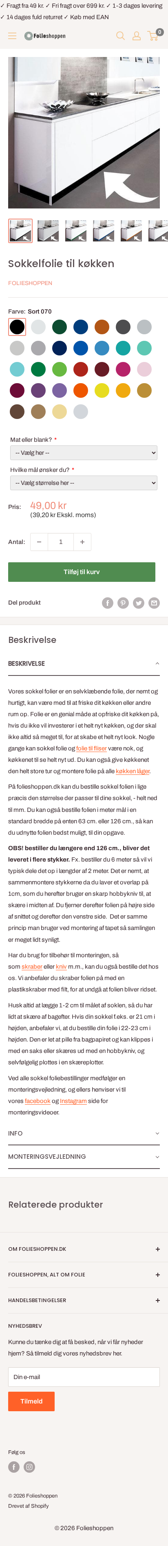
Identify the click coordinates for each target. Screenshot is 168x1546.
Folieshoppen (30, 283)
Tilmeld (31, 1401)
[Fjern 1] (39, 541)
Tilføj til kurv (81, 571)
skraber (32, 966)
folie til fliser (91, 748)
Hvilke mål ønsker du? (40, 470)
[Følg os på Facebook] (14, 1467)
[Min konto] (137, 35)
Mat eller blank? (31, 439)
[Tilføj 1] (82, 541)
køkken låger (132, 771)
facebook (38, 1101)
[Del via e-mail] (154, 603)
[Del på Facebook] (107, 603)
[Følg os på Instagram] (29, 1467)
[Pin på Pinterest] (123, 603)
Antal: (16, 542)
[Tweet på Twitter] (138, 603)
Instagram (73, 1101)
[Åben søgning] (120, 35)
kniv (61, 966)
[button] (84, 664)
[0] (153, 36)
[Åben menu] (12, 36)
